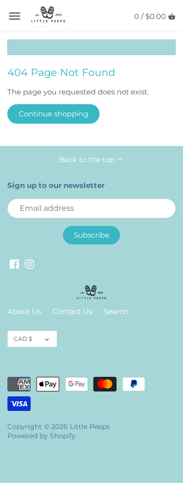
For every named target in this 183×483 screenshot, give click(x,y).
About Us (24, 311)
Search (115, 311)
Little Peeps (90, 426)
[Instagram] (29, 264)
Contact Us (72, 311)
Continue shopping (53, 113)
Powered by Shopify (41, 436)
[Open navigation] (14, 16)
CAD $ (23, 338)
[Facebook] (14, 264)
